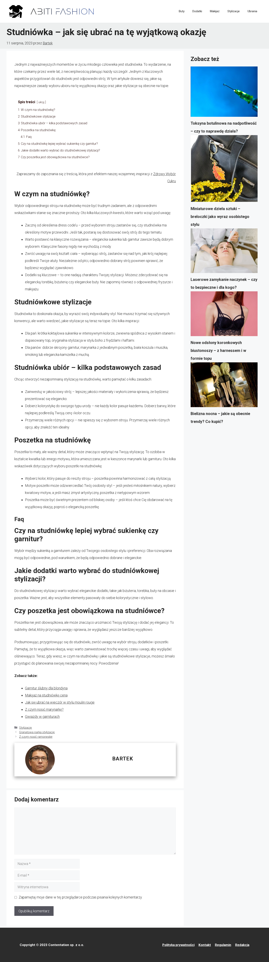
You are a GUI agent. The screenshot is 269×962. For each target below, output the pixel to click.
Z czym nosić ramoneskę (35, 737)
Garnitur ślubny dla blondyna (46, 688)
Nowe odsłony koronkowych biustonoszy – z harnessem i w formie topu (218, 350)
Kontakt (205, 945)
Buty (182, 11)
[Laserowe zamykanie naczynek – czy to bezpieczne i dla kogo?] (224, 252)
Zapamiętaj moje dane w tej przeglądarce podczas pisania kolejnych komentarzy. (80, 897)
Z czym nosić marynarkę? (44, 709)
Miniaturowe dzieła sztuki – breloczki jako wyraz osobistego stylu (220, 216)
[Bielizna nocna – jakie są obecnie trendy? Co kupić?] (224, 386)
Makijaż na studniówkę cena (46, 695)
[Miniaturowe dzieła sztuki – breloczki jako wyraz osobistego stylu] (224, 170)
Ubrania (252, 11)
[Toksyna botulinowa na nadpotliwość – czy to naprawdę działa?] (224, 92)
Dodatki (197, 11)
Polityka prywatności (178, 945)
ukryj (41, 102)
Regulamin (223, 945)
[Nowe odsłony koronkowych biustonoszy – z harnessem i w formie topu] (224, 315)
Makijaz (215, 11)
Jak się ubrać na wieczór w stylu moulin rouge (60, 702)
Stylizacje (233, 11)
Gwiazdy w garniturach (42, 716)
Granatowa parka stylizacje (37, 732)
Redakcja (242, 945)
